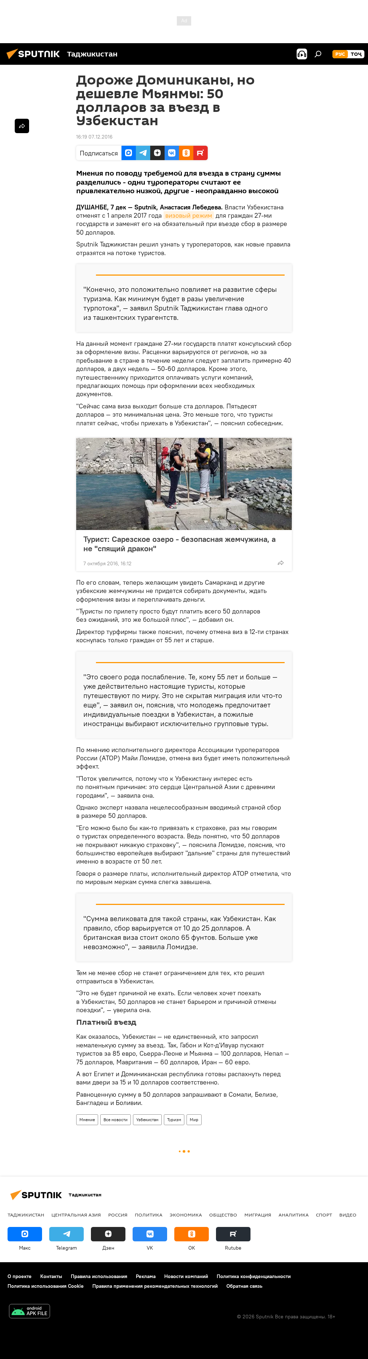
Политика (148, 1214)
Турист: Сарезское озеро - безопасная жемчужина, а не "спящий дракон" (179, 543)
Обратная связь (244, 1286)
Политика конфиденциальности (254, 1276)
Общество (223, 1214)
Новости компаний (186, 1276)
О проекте (20, 1276)
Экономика (186, 1214)
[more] (280, 563)
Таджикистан (26, 1214)
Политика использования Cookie (46, 1286)
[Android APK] (29, 1312)
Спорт (324, 1214)
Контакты (51, 1276)
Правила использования (99, 1276)
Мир (194, 1119)
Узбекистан (147, 1119)
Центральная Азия (76, 1214)
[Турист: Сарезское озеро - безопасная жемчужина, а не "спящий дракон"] (184, 484)
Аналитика (294, 1214)
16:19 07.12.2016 (94, 136)
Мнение (87, 1119)
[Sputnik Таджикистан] (35, 60)
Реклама (146, 1276)
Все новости (116, 1119)
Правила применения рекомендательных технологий (155, 1286)
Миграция (257, 1214)
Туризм (174, 1119)
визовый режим (188, 215)
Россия (118, 1214)
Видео (347, 1214)
